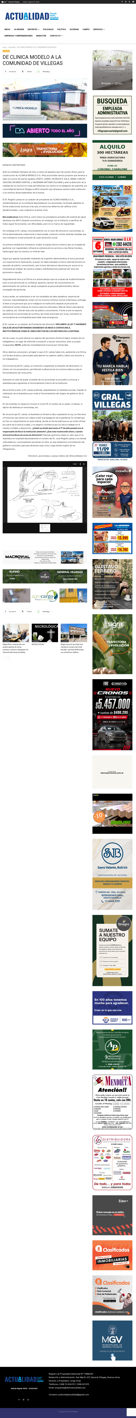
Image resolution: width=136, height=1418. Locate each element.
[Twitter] (129, 1)
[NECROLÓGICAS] (45, 633)
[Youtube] (133, 1)
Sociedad (11, 47)
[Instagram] (125, 1)
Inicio (5, 47)
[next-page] (8, 658)
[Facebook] (122, 1)
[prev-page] (4, 658)
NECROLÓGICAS (38, 644)
